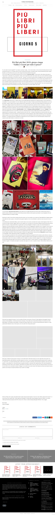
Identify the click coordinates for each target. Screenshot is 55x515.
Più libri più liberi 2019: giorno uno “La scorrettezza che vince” (37, 475)
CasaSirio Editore (43, 483)
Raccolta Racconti (48, 504)
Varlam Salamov (51, 509)
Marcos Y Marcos (26, 422)
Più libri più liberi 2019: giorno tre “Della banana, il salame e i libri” (17, 475)
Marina (31, 496)
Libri (21, 422)
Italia (47, 487)
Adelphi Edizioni (43, 482)
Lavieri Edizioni (16, 422)
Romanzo (43, 506)
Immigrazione (44, 487)
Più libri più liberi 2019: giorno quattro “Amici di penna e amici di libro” (6, 475)
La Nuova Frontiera (50, 487)
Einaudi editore (44, 484)
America (47, 482)
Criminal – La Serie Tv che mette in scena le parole (47, 475)
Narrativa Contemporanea (35, 422)
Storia (46, 509)
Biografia (49, 482)
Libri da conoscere (47, 499)
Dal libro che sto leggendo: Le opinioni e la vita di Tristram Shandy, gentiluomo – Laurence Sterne (34, 484)
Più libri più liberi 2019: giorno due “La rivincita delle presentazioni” (27, 475)
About (13, 5)
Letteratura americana (48, 488)
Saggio (44, 507)
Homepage (9, 5)
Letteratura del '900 (45, 494)
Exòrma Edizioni (48, 484)
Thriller (48, 509)
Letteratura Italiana (45, 498)
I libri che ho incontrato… (18, 5)
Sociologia (43, 509)
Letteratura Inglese (46, 496)
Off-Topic (25, 5)
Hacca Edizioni (10, 422)
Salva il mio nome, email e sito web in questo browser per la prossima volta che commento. (14, 440)
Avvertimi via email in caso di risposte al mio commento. (10, 442)
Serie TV (51, 507)
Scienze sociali (48, 507)
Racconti (51, 504)
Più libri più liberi (44, 422)
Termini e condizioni (27, 513)
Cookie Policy (45, 5)
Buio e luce (31, 494)
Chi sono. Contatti (38, 5)
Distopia (50, 483)
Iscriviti (4, 505)
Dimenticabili (46, 483)
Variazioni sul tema (31, 5)
